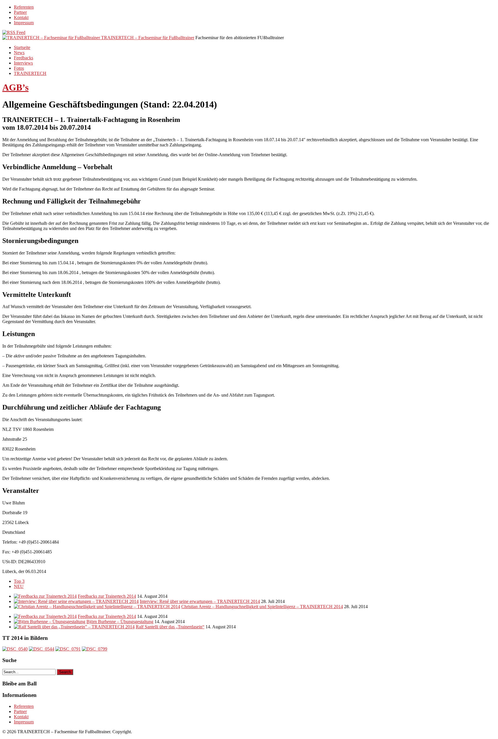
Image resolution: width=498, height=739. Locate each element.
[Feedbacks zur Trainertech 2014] (45, 596)
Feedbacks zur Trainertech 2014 (107, 596)
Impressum (24, 22)
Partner (20, 12)
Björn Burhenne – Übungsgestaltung (119, 621)
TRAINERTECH (30, 73)
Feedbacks (23, 57)
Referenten (24, 7)
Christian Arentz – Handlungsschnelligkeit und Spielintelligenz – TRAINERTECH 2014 (262, 606)
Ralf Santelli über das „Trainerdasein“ (170, 626)
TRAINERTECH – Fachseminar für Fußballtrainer (147, 37)
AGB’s (15, 87)
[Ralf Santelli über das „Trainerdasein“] (74, 626)
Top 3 (19, 581)
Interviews (23, 63)
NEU (19, 586)
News (19, 52)
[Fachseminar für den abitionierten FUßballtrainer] (51, 37)
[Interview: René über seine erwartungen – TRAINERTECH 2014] (76, 601)
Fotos (19, 68)
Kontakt (21, 17)
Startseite (22, 47)
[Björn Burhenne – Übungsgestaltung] (49, 621)
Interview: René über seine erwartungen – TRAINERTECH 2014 (200, 601)
